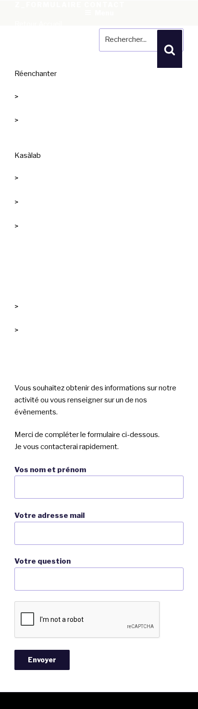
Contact (27, 365)
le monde (29, 108)
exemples (30, 238)
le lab (22, 190)
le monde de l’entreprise (53, 132)
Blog (22, 283)
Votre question (42, 561)
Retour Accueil (38, 24)
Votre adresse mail (49, 515)
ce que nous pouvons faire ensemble (74, 214)
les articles (32, 318)
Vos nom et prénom (50, 469)
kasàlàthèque (36, 342)
